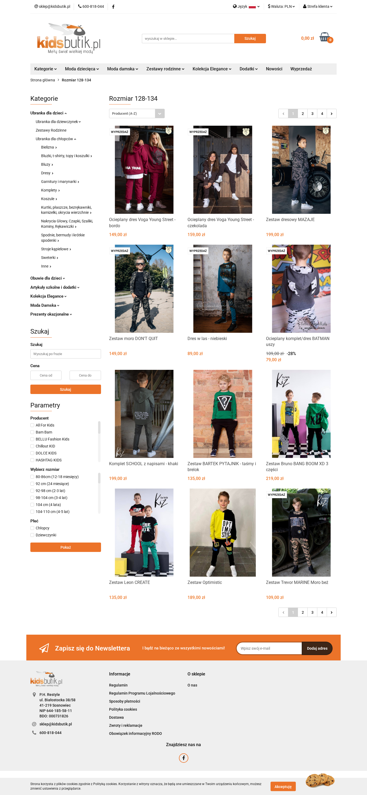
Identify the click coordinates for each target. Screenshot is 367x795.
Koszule (48, 199)
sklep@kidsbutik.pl (55, 724)
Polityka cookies (123, 709)
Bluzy (46, 164)
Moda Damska (43, 305)
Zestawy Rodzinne (51, 130)
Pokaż (65, 547)
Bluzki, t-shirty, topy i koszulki (65, 156)
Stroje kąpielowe (55, 249)
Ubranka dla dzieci (47, 113)
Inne (45, 266)
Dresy (46, 173)
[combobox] (137, 113)
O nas (192, 685)
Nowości (274, 68)
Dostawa (116, 717)
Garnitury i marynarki (59, 181)
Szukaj (65, 389)
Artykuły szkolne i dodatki (53, 287)
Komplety (49, 190)
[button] (119, 674)
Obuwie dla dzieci (46, 278)
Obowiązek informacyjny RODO (135, 733)
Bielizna (48, 147)
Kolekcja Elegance (211, 68)
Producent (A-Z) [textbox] (124, 113)
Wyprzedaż (301, 68)
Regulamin (118, 685)
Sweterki (48, 257)
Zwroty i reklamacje (125, 725)
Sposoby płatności (124, 701)
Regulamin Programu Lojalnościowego (142, 693)
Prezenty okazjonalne (50, 314)
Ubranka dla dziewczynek (57, 122)
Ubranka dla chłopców (55, 139)
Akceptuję (283, 786)
